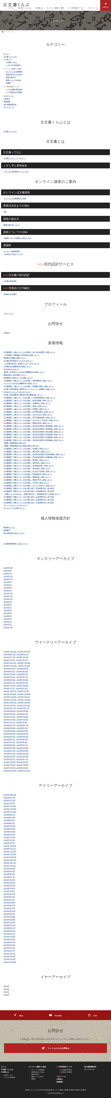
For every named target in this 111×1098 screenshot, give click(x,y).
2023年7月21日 (9, 888)
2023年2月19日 (9, 939)
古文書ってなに (11, 62)
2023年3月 (8, 619)
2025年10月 (8, 568)
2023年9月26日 (9, 871)
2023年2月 (8, 622)
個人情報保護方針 (10, 104)
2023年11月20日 (10, 854)
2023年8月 (8, 605)
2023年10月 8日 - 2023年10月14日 (17, 705)
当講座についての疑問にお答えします (17, 238)
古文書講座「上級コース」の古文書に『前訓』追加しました (25, 406)
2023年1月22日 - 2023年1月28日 (16, 765)
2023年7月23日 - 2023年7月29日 (16, 717)
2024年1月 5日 (9, 843)
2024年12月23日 (10, 809)
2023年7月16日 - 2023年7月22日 (16, 719)
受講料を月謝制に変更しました (15, 358)
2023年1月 (8, 624)
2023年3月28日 (9, 916)
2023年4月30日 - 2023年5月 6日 (16, 731)
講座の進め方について (12, 225)
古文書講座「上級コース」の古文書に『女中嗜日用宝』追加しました (29, 412)
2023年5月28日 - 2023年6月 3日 (16, 728)
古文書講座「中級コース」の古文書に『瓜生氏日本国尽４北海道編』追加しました (34, 437)
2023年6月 (8, 610)
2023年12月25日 (10, 846)
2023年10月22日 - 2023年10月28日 (17, 702)
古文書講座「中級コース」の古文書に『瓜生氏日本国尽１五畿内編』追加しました (34, 457)
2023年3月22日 (9, 922)
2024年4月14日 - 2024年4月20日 (16, 680)
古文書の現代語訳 (14, 89)
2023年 (6, 992)
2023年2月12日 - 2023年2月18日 (16, 756)
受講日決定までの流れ (14, 74)
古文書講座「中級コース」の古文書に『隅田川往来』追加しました (28, 423)
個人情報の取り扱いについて (14, 533)
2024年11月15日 (10, 812)
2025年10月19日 (10, 795)
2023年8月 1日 (9, 877)
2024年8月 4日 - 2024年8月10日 (16, 671)
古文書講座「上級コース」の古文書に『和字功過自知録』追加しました (30, 417)
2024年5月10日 (9, 826)
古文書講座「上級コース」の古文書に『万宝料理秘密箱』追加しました (30, 397)
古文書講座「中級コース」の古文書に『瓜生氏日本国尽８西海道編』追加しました (34, 426)
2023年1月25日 (9, 956)
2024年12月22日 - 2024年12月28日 (17, 663)
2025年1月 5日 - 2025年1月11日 (16, 660)
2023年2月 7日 (9, 950)
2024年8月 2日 (9, 823)
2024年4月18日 (9, 831)
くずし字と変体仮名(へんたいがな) (16, 171)
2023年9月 (8, 602)
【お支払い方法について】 (13, 254)
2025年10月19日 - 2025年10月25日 (17, 651)
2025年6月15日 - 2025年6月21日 (16, 654)
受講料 (8, 83)
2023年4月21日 (9, 905)
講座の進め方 (11, 77)
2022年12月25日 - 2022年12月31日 (17, 770)
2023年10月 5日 (10, 863)
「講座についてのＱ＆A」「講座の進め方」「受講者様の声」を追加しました (32, 494)
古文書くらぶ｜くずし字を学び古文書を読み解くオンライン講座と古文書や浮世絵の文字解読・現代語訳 (55, 1090)
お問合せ (7, 99)
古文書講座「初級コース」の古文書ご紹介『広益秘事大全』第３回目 (29, 497)
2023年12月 (8, 593)
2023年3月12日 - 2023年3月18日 (16, 751)
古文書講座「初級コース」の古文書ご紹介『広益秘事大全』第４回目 (29, 491)
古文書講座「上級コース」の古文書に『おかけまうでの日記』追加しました (31, 420)
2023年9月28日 (9, 868)
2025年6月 (8, 570)
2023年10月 (8, 599)
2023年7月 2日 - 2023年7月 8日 (15, 722)
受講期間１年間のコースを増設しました (18, 378)
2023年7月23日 (9, 885)
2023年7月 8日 (9, 891)
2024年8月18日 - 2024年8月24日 (16, 668)
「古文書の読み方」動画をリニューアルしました (21, 363)
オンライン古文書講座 (14, 71)
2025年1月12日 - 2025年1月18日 (16, 657)
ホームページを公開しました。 (15, 508)
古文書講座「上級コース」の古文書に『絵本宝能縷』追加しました (28, 400)
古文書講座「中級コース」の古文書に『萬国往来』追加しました (27, 477)
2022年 (6, 995)
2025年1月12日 (9, 800)
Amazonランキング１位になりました (17, 392)
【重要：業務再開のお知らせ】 (15, 443)
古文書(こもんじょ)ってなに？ (15, 158)
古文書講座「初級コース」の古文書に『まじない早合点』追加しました (30, 485)
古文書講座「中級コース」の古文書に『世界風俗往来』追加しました (29, 465)
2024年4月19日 (9, 829)
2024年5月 (8, 585)
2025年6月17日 (9, 797)
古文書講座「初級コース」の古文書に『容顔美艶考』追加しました (28, 380)
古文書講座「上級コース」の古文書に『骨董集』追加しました (26, 409)
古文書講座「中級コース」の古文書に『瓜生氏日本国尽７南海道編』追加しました (34, 429)
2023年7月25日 (9, 882)
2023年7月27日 (9, 880)
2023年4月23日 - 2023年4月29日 (16, 734)
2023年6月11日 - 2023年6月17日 (16, 725)
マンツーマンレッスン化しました (16, 505)
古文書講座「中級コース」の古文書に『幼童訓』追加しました (26, 448)
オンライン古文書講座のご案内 (15, 198)
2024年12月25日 (10, 806)
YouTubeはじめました (12, 369)
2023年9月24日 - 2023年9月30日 (16, 711)
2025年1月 (8, 573)
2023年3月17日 (9, 928)
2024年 (6, 989)
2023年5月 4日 (9, 900)
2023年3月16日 (9, 931)
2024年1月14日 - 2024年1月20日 (16, 685)
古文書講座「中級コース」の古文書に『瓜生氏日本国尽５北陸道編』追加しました (34, 434)
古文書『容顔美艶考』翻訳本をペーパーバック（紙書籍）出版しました (30, 389)
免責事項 (7, 530)
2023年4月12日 (9, 911)
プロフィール (8, 96)
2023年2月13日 (9, 942)
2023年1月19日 (9, 959)
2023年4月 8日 (9, 914)
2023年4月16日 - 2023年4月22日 (16, 736)
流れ (5, 211)
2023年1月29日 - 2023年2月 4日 (16, 762)
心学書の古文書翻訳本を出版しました (17, 366)
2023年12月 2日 (10, 848)
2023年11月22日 (10, 851)
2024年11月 (8, 579)
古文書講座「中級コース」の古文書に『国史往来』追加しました (27, 463)
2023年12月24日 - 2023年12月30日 (17, 694)
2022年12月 (8, 627)
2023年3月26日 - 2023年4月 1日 (16, 745)
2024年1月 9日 (9, 840)
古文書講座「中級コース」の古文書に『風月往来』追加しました (27, 451)
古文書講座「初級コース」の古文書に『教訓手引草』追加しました (28, 480)
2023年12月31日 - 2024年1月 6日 (16, 691)
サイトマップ (9, 107)
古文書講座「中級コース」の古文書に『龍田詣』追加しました (26, 460)
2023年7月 (8, 607)
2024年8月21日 (9, 814)
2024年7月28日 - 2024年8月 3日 (16, 674)
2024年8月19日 (9, 817)
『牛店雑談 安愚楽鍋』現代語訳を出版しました (21, 355)
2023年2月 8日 (9, 948)
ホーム (6, 54)
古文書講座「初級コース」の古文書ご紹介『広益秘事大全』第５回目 (29, 488)
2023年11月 (8, 596)
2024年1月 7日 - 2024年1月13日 (16, 688)
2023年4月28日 (9, 902)
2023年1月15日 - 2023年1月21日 (16, 768)
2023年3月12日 (9, 936)
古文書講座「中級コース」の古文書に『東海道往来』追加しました (28, 474)
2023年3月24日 (9, 919)
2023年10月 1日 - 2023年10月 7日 (16, 708)
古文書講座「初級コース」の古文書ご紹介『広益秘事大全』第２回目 (29, 499)
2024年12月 (8, 576)
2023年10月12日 (10, 860)
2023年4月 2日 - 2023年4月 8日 (15, 742)
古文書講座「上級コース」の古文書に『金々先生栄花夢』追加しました (30, 352)
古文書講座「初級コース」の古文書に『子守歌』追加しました (26, 482)
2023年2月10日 (9, 945)
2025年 (6, 986)
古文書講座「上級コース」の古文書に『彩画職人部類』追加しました (29, 386)
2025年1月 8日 (9, 803)
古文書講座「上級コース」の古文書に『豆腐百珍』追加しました (27, 403)
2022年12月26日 (10, 962)
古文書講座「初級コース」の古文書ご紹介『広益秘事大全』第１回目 (29, 502)
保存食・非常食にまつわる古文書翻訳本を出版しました (24, 372)
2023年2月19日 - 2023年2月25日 (16, 753)
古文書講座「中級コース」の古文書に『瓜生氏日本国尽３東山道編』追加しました (34, 431)
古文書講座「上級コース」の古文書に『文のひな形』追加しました (28, 414)
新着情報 (7, 101)
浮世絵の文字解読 (14, 92)
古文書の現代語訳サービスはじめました (18, 361)
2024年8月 (8, 582)
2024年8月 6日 (9, 820)
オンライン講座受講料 (12, 251)
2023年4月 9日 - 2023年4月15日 (16, 739)
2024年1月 (8, 590)
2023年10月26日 (10, 857)
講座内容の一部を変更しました (15, 375)
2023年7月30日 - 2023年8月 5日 (16, 714)
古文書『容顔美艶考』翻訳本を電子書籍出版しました (23, 395)
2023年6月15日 (9, 894)
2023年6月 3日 (9, 897)
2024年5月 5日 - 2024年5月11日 (16, 677)
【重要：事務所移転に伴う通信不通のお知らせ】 (21, 446)
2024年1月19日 (9, 837)
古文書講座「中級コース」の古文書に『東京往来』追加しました (27, 468)
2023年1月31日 (9, 953)
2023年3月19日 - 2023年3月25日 (16, 748)
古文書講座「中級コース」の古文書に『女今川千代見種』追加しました (30, 471)
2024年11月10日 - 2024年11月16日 (17, 666)
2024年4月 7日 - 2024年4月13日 (16, 683)
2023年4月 (8, 616)
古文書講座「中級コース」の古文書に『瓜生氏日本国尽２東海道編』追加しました (34, 440)
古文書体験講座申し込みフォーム (16, 543)
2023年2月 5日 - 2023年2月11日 (16, 759)
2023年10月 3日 (10, 866)
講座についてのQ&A (13, 80)
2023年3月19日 (9, 925)
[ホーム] (2, 32)
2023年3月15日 (9, 934)
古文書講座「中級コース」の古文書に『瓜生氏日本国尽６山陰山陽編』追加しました (34, 454)
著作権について (9, 527)
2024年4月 (8, 588)
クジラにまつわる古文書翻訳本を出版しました (21, 383)
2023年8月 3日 (9, 874)
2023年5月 (8, 613)
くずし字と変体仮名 (13, 65)
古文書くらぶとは (10, 56)
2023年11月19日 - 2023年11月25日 (17, 700)
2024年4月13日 (9, 834)
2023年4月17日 (9, 908)
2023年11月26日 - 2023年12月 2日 (17, 697)
